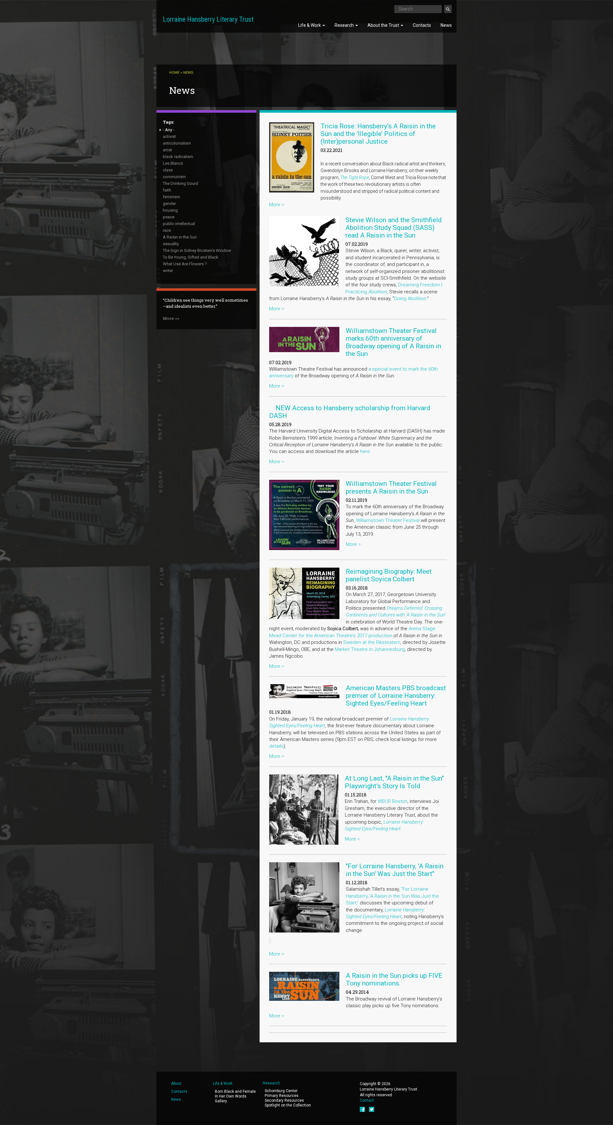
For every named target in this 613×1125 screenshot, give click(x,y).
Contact (367, 1100)
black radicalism (178, 156)
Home (174, 73)
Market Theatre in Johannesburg (370, 649)
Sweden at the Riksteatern (371, 642)
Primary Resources (282, 1095)
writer (168, 270)
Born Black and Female (235, 1091)
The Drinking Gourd (180, 183)
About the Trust (383, 25)
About (176, 1083)
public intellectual (179, 223)
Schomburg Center (281, 1091)
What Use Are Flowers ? (185, 263)
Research (345, 25)
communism (174, 176)
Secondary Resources (284, 1100)
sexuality (171, 243)
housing (170, 210)
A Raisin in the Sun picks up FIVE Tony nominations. (394, 979)
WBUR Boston (392, 801)
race (167, 230)
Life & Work (310, 25)
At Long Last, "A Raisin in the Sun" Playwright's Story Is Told (394, 782)
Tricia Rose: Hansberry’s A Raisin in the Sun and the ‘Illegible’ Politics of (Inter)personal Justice (378, 133)
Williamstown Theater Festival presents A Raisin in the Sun (391, 487)
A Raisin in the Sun (180, 237)
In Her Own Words (230, 1096)
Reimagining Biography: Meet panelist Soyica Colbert (389, 575)
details (276, 746)
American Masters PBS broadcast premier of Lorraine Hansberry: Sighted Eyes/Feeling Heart (396, 695)
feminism (171, 196)
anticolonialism (177, 143)
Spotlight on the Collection (288, 1105)
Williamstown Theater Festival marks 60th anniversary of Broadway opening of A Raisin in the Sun (393, 342)
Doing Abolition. (410, 298)
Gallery (221, 1101)
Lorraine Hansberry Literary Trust (208, 19)
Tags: (168, 122)
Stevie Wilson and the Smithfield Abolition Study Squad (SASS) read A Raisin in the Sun (393, 227)
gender (169, 203)
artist (167, 149)
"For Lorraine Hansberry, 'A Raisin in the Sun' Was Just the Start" (394, 870)
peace (168, 217)
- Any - (168, 129)
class (168, 170)
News (446, 25)
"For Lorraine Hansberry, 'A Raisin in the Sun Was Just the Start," (392, 896)
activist (169, 136)
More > (276, 205)
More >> (171, 318)
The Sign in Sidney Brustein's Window (197, 250)
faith (167, 190)
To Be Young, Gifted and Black (190, 257)
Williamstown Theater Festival (387, 520)
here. (365, 451)
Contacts (422, 25)
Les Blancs (173, 163)
